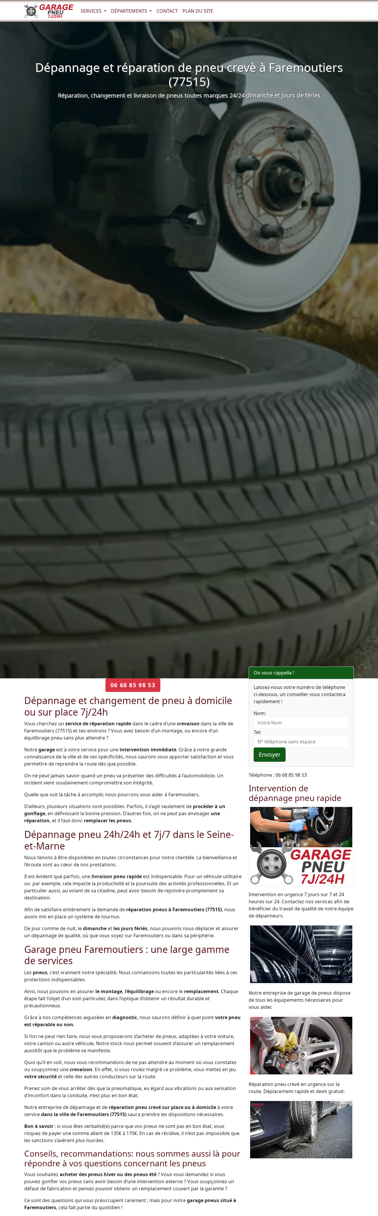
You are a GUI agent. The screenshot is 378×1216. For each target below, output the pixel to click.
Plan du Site (198, 11)
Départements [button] (129, 11)
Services (92, 11)
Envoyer (270, 754)
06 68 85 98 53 (132, 685)
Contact (167, 11)
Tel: (257, 732)
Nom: (260, 713)
